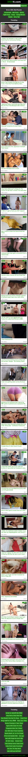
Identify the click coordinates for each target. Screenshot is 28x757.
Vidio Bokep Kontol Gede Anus (14, 743)
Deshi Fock (23, 718)
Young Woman (20, 14)
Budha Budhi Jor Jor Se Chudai (14, 733)
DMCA (13, 755)
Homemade (7, 12)
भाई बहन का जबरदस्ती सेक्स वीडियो (14, 713)
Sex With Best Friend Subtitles (14, 731)
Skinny (22, 12)
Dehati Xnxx (18, 741)
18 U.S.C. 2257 (21, 755)
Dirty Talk (17, 17)
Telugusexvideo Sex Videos (14, 728)
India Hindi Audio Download (14, 746)
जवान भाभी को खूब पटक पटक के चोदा (14, 738)
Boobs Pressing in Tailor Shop (14, 723)
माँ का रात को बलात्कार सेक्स (11, 736)
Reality (10, 17)
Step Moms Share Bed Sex (14, 715)
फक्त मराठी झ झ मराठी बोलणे (14, 751)
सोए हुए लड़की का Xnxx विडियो (8, 720)
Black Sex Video (22, 720)
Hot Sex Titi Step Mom (14, 748)
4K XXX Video (10, 741)
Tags (8, 755)
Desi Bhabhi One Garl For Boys (10, 718)
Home (4, 755)
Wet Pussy (15, 12)
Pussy (13, 14)
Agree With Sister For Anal (14, 726)
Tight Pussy (6, 14)
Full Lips (21, 736)
